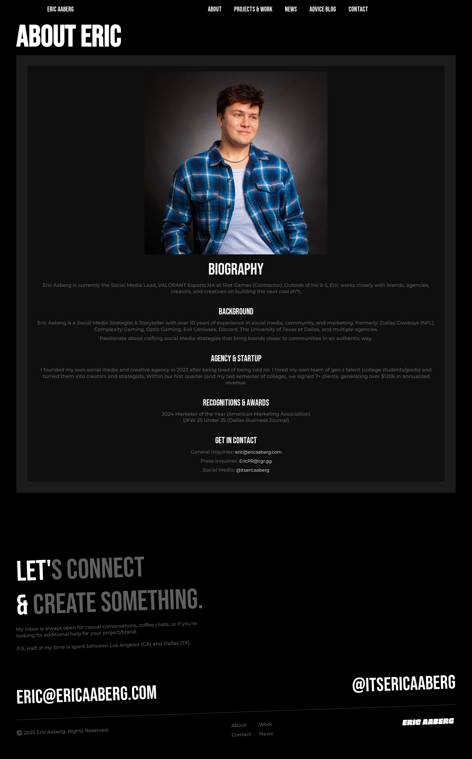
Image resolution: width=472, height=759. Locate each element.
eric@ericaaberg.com (258, 452)
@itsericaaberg (252, 470)
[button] (201, 9)
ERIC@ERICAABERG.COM (86, 695)
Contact (241, 734)
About (239, 725)
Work (265, 724)
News (266, 733)
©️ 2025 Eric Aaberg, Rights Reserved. (62, 731)
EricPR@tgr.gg (255, 461)
